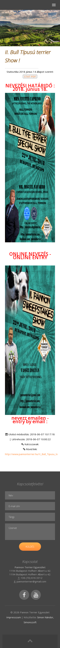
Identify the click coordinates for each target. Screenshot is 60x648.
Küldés (30, 546)
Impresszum (13, 617)
